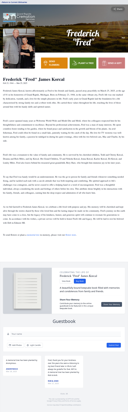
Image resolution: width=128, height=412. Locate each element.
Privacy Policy (57, 401)
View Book (66, 281)
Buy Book (80, 281)
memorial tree (33, 234)
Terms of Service (71, 401)
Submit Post (114, 345)
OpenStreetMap (66, 405)
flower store (71, 234)
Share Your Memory (111, 304)
